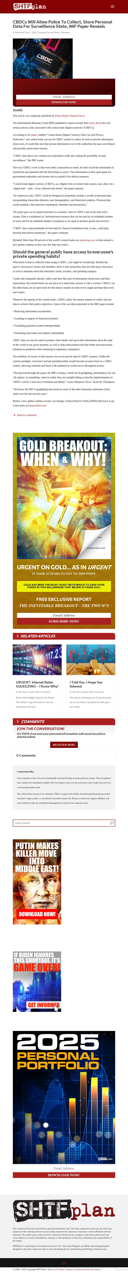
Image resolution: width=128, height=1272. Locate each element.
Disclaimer (96, 1269)
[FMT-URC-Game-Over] (37, 1011)
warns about (94, 123)
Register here (64, 744)
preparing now (87, 240)
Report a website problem (78, 1269)
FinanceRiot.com (37, 405)
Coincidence (65, 32)
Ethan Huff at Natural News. (70, 115)
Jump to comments (26, 415)
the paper (32, 134)
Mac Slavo (22, 692)
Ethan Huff (19, 32)
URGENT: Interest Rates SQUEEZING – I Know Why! (37, 684)
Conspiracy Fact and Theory (48, 32)
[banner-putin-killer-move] (37, 923)
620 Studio (60, 1269)
